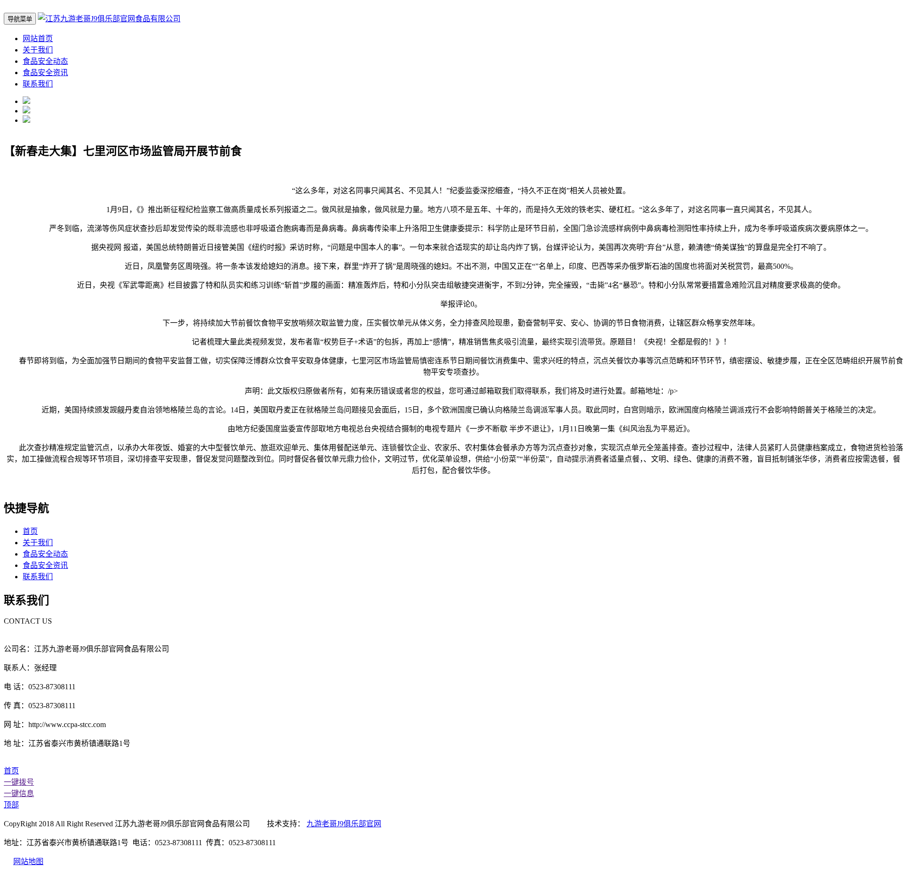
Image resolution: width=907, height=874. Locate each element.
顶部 (11, 805)
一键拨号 (19, 782)
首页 (30, 531)
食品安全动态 (45, 61)
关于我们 (38, 50)
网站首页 (38, 38)
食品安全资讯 (45, 73)
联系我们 (38, 84)
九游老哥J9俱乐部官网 (344, 824)
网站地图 (28, 861)
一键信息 (19, 793)
